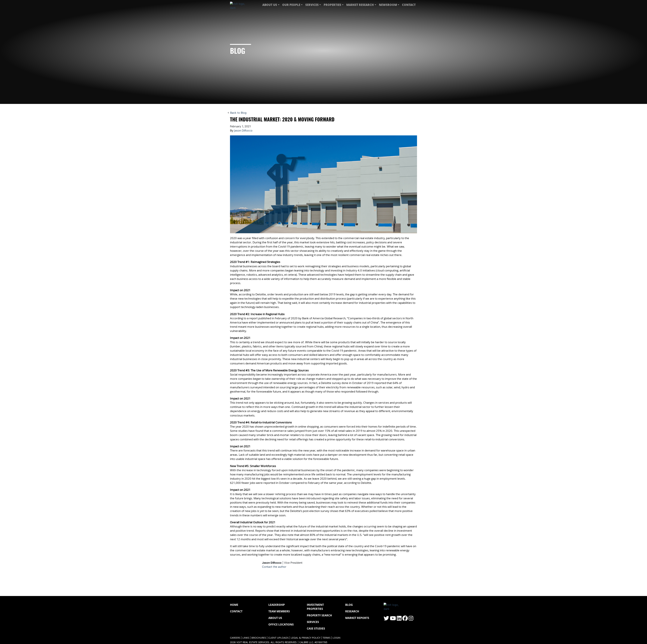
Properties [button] (332, 5)
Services (313, 622)
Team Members (279, 611)
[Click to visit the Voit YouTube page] (393, 619)
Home (234, 605)
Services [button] (312, 5)
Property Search (319, 615)
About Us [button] (269, 5)
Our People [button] (291, 5)
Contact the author (274, 566)
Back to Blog (238, 112)
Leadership (276, 605)
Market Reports (357, 618)
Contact (409, 5)
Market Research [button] (360, 5)
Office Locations (281, 624)
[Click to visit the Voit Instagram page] (411, 619)
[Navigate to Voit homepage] (240, 5)
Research (352, 611)
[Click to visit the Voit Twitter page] (386, 619)
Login (336, 637)
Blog (349, 605)
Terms (326, 637)
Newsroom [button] (388, 5)
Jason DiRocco (243, 130)
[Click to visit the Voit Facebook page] (405, 619)
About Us (275, 618)
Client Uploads (278, 637)
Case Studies (316, 628)
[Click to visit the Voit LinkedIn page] (399, 619)
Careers (235, 637)
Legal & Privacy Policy (305, 637)
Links (245, 637)
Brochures (258, 637)
